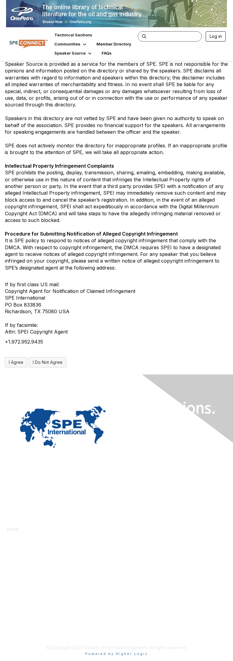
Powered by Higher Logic (116, 654)
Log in (216, 36)
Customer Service (25, 522)
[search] (144, 36)
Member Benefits (24, 574)
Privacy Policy (21, 626)
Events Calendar (23, 580)
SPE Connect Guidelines (31, 632)
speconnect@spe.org (43, 529)
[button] (71, 44)
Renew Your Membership (32, 568)
